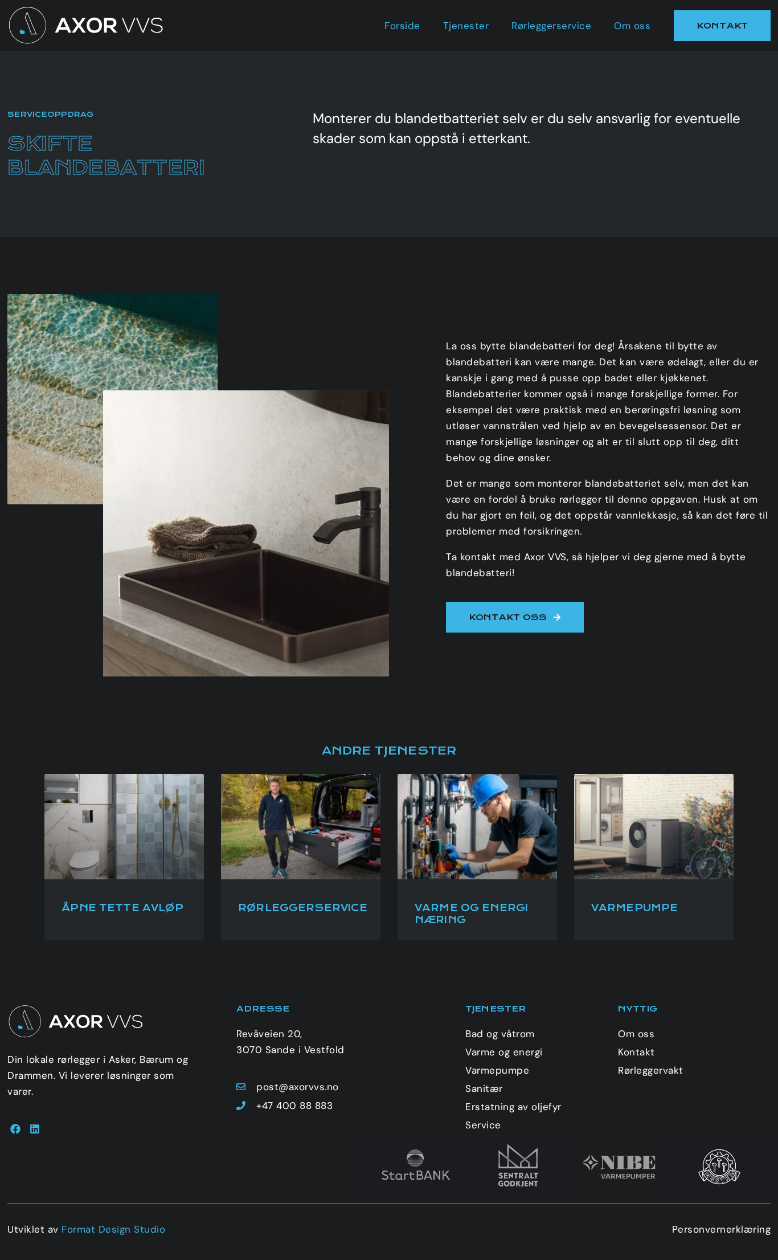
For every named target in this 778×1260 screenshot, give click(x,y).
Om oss (632, 25)
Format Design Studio (113, 1229)
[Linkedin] (34, 1128)
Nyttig (637, 1009)
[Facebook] (15, 1128)
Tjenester (466, 25)
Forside (402, 25)
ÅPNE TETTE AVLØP (122, 908)
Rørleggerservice (551, 25)
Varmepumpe (634, 908)
